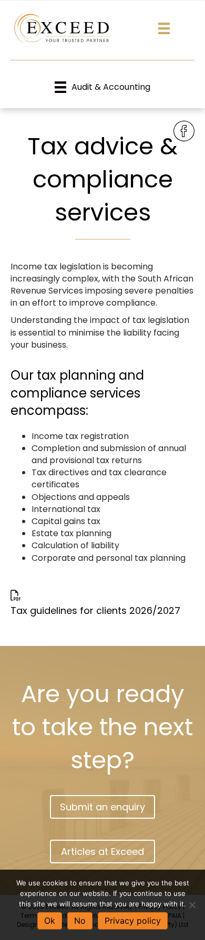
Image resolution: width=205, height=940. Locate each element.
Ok (49, 920)
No (80, 920)
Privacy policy (133, 920)
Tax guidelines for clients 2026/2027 (95, 610)
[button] (102, 807)
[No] (192, 905)
